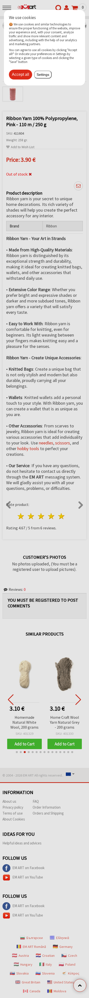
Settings (43, 75)
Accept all (20, 74)
